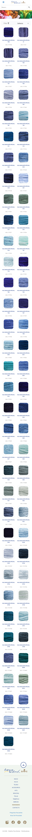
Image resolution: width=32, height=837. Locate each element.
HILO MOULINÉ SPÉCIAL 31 (23, 41)
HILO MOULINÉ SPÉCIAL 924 (8, 478)
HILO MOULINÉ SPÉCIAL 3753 (23, 583)
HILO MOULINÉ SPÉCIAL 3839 (23, 708)
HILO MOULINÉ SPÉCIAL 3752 (8, 583)
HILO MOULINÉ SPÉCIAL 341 (23, 187)
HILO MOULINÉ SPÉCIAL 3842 (8, 750)
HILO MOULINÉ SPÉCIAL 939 (8, 541)
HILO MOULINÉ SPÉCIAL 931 (8, 520)
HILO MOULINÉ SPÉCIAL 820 (23, 395)
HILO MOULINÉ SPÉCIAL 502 (23, 207)
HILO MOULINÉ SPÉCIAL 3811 (8, 687)
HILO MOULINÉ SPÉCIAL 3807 (8, 666)
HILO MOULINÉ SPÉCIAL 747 (23, 249)
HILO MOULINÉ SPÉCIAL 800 (8, 353)
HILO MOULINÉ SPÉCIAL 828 (23, 458)
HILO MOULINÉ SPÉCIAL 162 (23, 124)
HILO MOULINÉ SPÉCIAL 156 (23, 61)
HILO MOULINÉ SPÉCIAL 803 (23, 353)
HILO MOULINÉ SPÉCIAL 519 (8, 249)
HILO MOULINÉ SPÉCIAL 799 (23, 333)
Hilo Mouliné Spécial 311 (8, 145)
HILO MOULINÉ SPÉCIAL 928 (23, 499)
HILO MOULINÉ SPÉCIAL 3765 (8, 645)
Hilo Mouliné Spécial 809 (23, 374)
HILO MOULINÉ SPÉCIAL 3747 (8, 562)
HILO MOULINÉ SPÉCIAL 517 (8, 228)
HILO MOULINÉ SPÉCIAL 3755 (8, 604)
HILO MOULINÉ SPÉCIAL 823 (8, 416)
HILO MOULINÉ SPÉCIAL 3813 (23, 687)
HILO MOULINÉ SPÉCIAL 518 (23, 228)
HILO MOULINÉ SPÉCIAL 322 (8, 166)
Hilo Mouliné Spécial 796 (8, 41)
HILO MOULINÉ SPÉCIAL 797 (23, 312)
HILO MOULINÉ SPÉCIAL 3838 (8, 708)
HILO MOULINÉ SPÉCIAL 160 (23, 103)
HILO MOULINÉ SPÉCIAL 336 (8, 187)
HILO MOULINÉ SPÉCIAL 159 (8, 103)
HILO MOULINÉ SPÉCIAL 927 (8, 499)
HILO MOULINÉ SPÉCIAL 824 (23, 416)
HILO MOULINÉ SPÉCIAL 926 (23, 478)
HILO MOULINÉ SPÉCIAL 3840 (8, 729)
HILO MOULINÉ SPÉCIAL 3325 (23, 541)
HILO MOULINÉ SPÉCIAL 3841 (23, 729)
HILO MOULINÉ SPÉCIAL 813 (8, 395)
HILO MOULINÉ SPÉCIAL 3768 (23, 645)
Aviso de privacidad (16, 815)
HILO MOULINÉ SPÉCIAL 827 (8, 458)
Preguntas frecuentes (16, 812)
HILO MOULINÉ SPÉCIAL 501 (8, 207)
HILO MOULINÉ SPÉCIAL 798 (8, 333)
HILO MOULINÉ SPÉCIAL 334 (23, 166)
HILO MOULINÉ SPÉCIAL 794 (8, 312)
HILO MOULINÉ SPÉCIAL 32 (8, 61)
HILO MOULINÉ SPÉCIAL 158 (23, 82)
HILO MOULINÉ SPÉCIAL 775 (8, 270)
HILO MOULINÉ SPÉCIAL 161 (8, 124)
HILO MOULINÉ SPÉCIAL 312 (23, 145)
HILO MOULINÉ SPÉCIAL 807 (8, 374)
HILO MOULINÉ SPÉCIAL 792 (8, 291)
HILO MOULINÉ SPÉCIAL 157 (8, 82)
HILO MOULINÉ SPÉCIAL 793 (23, 291)
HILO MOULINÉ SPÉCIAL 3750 (23, 562)
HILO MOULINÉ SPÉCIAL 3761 (23, 624)
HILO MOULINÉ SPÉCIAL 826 (23, 437)
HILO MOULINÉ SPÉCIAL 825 (8, 437)
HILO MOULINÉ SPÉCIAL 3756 (23, 604)
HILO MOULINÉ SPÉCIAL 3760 (8, 624)
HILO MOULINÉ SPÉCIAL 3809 (23, 666)
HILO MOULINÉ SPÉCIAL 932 (23, 520)
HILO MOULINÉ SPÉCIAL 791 (23, 270)
